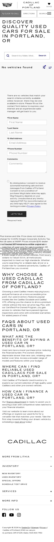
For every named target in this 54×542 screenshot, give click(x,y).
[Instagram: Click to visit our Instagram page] (20, 515)
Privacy (43, 528)
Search (42, 55)
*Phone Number (14, 149)
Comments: (12, 159)
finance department (16, 402)
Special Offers (11, 481)
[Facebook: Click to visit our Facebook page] (5, 515)
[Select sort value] (49, 67)
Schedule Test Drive (14, 484)
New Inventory (11, 474)
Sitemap (35, 528)
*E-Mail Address (14, 139)
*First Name (12, 118)
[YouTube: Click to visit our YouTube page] (13, 515)
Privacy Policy (34, 206)
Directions (29, 14)
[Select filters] (44, 67)
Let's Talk (17, 214)
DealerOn (26, 528)
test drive (20, 422)
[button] (10, 13)
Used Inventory (11, 477)
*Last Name (12, 128)
